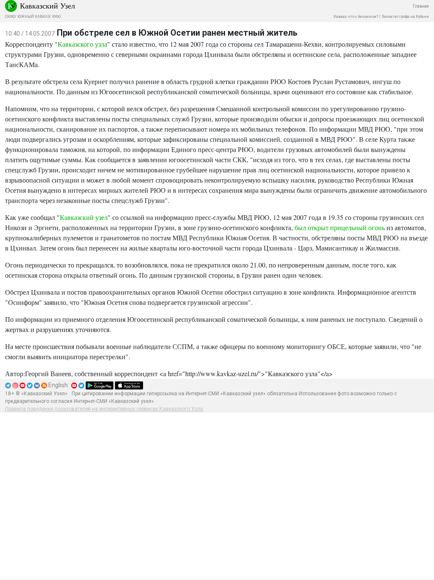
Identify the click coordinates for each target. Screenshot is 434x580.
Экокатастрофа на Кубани (405, 16)
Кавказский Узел (47, 5)
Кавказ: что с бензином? (356, 16)
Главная (421, 6)
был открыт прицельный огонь (341, 227)
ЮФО (56, 16)
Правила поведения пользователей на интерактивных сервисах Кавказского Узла (104, 409)
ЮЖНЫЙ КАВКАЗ (33, 16)
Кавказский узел (84, 217)
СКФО (10, 16)
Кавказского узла (82, 43)
